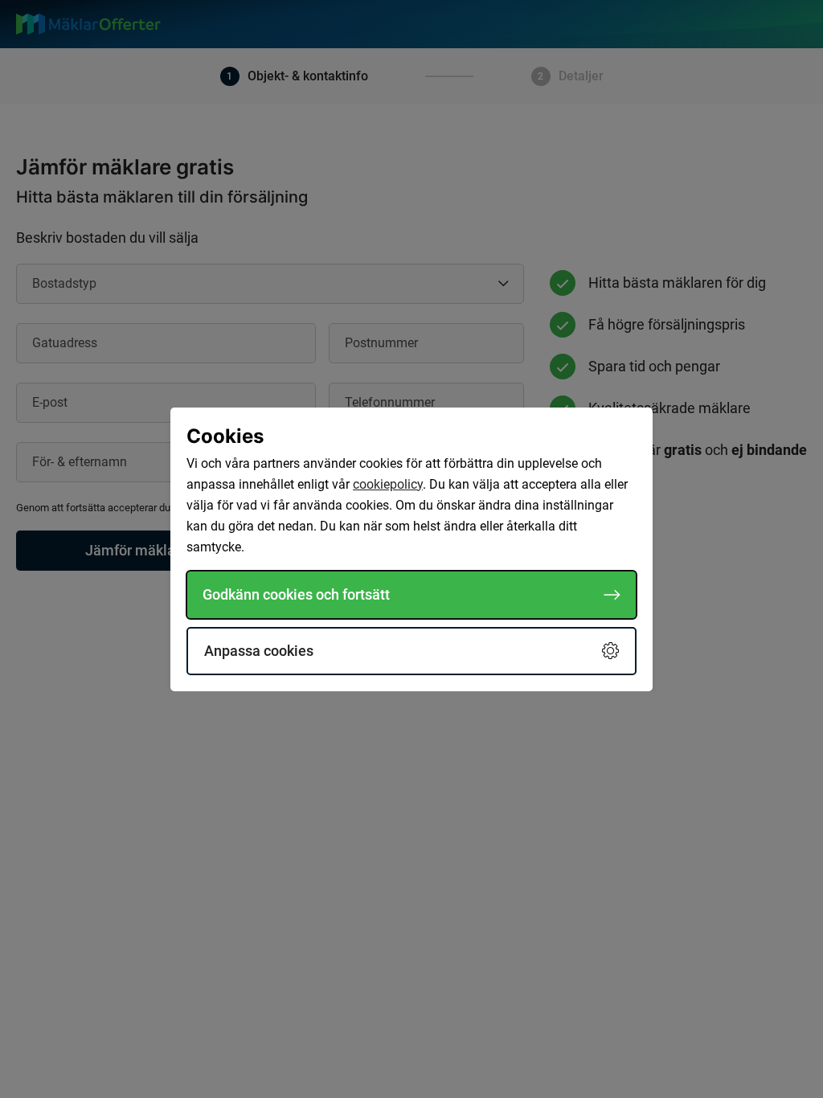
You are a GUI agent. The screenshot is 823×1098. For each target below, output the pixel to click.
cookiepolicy (388, 484)
